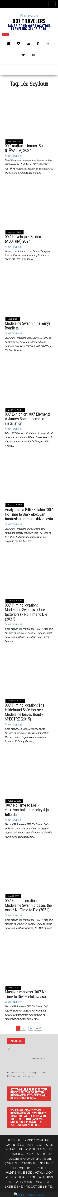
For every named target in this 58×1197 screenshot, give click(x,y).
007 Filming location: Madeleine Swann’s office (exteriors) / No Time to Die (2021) (26, 612)
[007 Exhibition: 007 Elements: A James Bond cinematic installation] (29, 381)
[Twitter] (24, 55)
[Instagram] (19, 44)
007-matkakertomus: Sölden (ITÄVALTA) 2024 (27, 148)
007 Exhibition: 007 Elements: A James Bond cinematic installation (28, 419)
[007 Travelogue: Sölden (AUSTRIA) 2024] (29, 203)
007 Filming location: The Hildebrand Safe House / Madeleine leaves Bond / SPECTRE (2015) (24, 712)
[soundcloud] (48, 44)
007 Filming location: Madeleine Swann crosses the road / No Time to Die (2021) (28, 905)
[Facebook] (10, 44)
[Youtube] (34, 55)
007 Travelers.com (28, 1140)
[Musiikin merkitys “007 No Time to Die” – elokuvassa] (29, 959)
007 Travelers (29, 21)
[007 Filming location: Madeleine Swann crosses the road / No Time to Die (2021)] (29, 867)
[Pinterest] (39, 44)
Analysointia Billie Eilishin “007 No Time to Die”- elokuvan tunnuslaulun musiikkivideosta (29, 514)
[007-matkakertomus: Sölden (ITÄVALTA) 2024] (29, 112)
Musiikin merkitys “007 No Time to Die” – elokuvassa (25, 994)
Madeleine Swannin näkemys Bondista (28, 325)
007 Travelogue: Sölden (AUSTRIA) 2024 (23, 239)
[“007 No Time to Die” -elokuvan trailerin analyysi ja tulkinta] (29, 772)
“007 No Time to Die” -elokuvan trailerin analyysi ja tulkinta (27, 810)
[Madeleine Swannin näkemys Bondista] (29, 290)
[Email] (29, 44)
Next (38, 1028)
